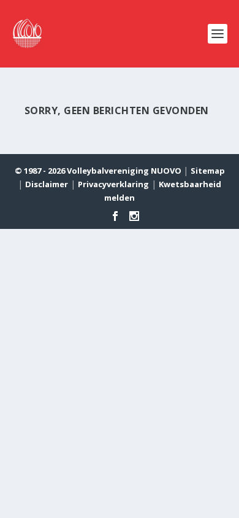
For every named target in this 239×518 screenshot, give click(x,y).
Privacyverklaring (113, 184)
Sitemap (208, 170)
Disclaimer (46, 184)
